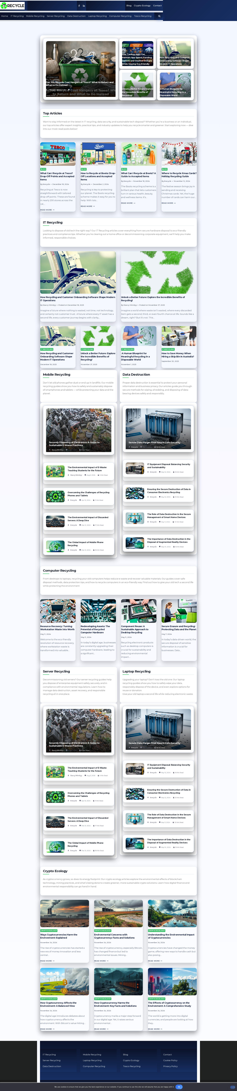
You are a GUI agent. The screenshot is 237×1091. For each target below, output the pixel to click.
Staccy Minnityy (57, 450)
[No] (232, 1087)
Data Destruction (76, 16)
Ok (179, 1087)
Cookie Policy (170, 1060)
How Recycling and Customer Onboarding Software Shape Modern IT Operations (175, 60)
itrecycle (73, 500)
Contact (157, 5)
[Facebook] (79, 6)
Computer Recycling (120, 16)
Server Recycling (56, 16)
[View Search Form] (159, 16)
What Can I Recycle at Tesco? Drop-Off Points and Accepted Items (57, 176)
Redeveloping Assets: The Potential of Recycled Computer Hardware (95, 629)
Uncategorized (52, 77)
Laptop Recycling (97, 16)
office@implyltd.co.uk (57, 90)
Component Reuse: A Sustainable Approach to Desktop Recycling (134, 629)
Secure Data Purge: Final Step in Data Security (154, 442)
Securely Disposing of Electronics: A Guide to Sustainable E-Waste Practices (74, 444)
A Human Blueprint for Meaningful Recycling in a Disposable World (173, 92)
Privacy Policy (170, 1066)
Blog (128, 5)
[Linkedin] (84, 6)
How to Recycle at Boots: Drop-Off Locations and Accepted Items (98, 176)
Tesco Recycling (142, 16)
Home (4, 16)
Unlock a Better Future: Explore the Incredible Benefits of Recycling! (137, 92)
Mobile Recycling (35, 16)
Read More (51, 95)
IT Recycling (17, 16)
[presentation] (58, 154)
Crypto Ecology (142, 5)
